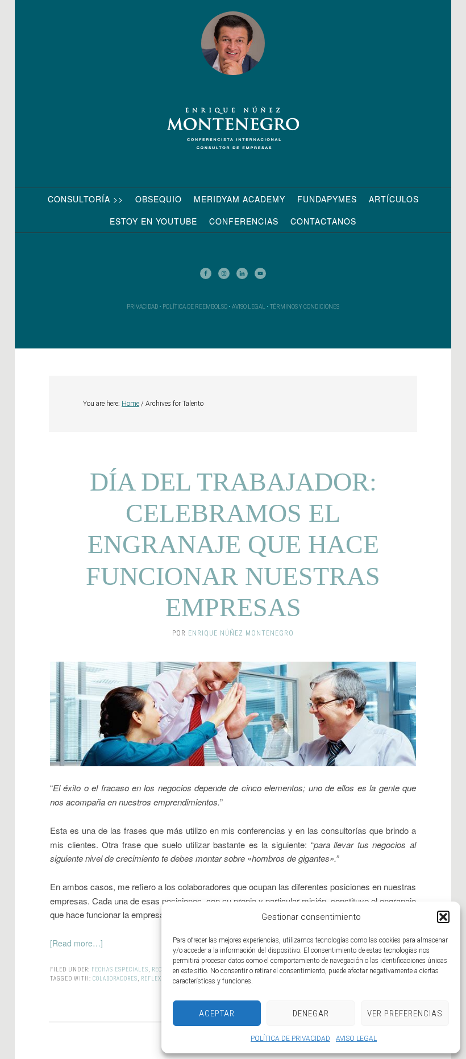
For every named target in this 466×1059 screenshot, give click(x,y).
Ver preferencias (405, 1013)
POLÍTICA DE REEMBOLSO (195, 307)
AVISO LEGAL (356, 1039)
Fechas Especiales (119, 969)
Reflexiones (159, 978)
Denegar (311, 1013)
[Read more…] (76, 943)
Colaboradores (115, 978)
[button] (443, 917)
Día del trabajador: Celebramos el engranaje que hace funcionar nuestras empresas (233, 544)
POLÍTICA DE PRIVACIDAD (290, 1039)
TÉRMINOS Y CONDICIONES (304, 307)
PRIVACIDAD (142, 307)
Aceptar (217, 1013)
